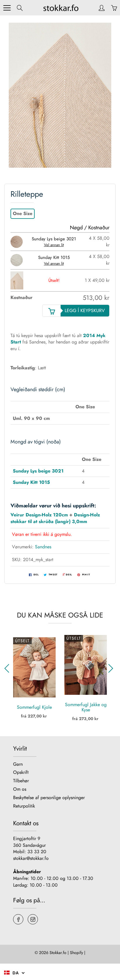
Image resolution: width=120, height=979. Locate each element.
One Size (22, 213)
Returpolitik (24, 806)
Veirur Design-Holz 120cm (39, 514)
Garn (18, 764)
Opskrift (21, 772)
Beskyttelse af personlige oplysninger (49, 797)
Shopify (76, 952)
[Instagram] (33, 919)
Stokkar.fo (58, 952)
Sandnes (43, 546)
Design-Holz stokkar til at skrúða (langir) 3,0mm (55, 518)
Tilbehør (21, 780)
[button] (112, 668)
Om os (19, 789)
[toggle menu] (7, 7)
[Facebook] (18, 919)
